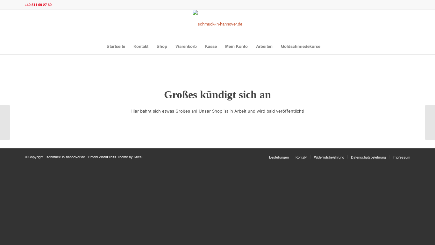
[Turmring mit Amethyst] (430, 122)
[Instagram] (386, 24)
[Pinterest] (405, 24)
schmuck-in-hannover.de (65, 156)
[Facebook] (396, 24)
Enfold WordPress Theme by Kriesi (115, 156)
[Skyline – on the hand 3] (5, 122)
